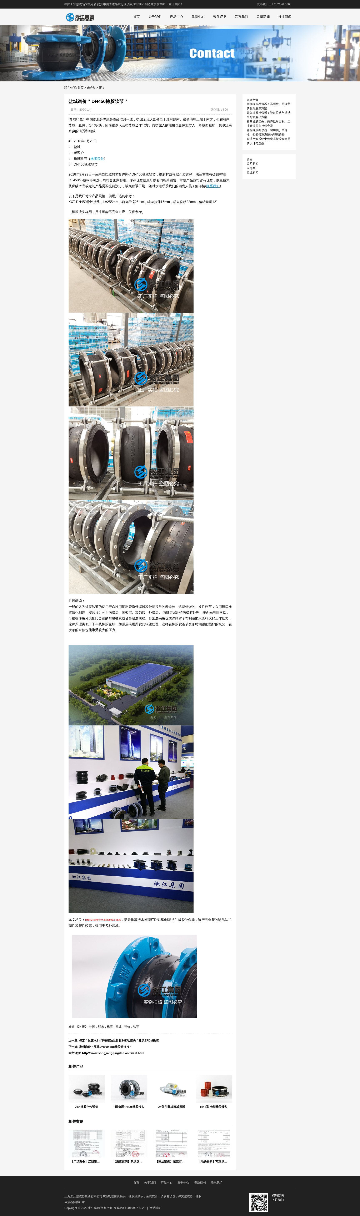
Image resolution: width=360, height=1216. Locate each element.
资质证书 (219, 17)
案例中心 (198, 17)
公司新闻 (263, 17)
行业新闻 (284, 17)
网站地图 (155, 1208)
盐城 (118, 1026)
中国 (92, 1026)
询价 (127, 1026)
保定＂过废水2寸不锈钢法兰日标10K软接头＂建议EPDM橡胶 (119, 1040)
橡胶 (110, 1026)
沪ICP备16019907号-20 (129, 1208)
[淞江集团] (79, 17)
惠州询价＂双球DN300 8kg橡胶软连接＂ (105, 1046)
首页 (136, 17)
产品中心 (176, 17)
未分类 (91, 87)
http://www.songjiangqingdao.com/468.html (113, 1053)
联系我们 (241, 17)
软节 (136, 1026)
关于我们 (154, 17)
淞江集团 (94, 1208)
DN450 (81, 1026)
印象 (101, 1026)
